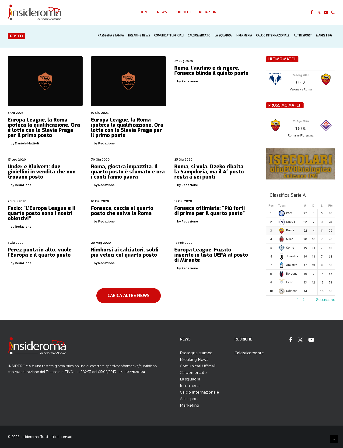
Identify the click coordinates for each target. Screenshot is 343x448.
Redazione (208, 12)
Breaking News (139, 35)
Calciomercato (199, 35)
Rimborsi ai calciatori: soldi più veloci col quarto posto (124, 252)
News (162, 12)
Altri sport (303, 35)
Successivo (325, 299)
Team (282, 205)
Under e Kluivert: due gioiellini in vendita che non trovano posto (42, 171)
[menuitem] (144, 12)
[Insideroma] (34, 12)
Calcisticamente (249, 353)
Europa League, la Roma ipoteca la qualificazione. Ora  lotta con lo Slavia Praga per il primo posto (128, 127)
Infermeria (244, 35)
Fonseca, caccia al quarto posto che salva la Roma (122, 211)
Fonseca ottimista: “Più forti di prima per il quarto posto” (209, 211)
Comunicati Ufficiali (169, 35)
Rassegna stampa (111, 35)
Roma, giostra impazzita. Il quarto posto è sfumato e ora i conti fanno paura (128, 171)
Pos (271, 205)
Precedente (275, 299)
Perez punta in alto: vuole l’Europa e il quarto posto (40, 252)
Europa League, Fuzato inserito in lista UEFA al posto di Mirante (211, 254)
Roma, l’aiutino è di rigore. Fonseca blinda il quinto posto (211, 70)
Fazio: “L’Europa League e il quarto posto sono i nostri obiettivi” (41, 213)
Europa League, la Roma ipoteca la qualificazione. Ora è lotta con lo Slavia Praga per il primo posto (44, 127)
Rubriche (183, 12)
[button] (312, 12)
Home (145, 12)
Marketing (324, 35)
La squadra (223, 35)
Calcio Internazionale (273, 35)
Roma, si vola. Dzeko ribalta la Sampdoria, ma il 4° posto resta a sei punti (209, 171)
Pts (330, 205)
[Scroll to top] (334, 438)
